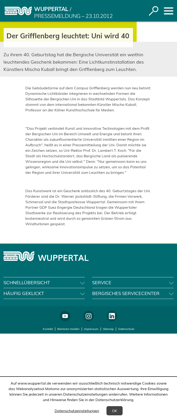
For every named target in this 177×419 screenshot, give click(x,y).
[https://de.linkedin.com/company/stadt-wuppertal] (112, 316)
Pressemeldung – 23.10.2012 (73, 15)
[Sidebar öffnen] (168, 11)
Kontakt (48, 329)
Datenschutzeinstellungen (77, 410)
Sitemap (108, 329)
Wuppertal (51, 9)
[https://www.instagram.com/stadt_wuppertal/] (88, 316)
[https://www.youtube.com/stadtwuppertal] (65, 316)
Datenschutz (126, 329)
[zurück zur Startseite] (18, 11)
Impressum (91, 329)
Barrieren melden (68, 329)
